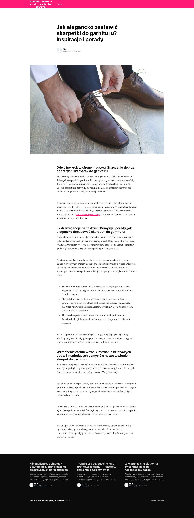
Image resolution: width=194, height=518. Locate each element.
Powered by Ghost (157, 501)
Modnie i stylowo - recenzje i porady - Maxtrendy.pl (47, 501)
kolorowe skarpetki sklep (88, 214)
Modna (66, 49)
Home (59, 4)
